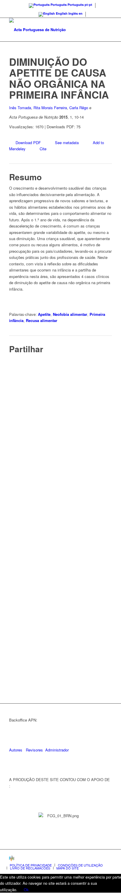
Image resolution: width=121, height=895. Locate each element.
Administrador (57, 750)
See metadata (67, 142)
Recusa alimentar (41, 320)
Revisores (34, 750)
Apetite (44, 314)
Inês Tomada (20, 107)
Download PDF (28, 142)
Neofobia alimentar (70, 314)
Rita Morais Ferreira (50, 107)
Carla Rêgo (78, 107)
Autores (15, 750)
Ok (26, 889)
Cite (43, 148)
